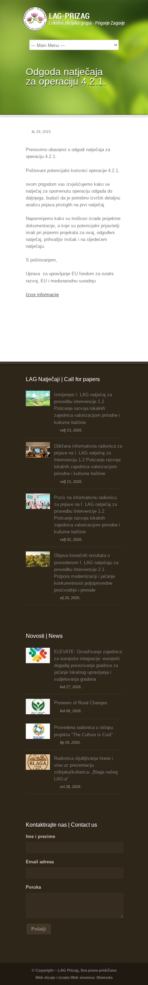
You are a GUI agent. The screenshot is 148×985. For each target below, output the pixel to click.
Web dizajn (45, 977)
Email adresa (40, 861)
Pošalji (38, 929)
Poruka (33, 887)
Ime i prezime (40, 836)
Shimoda (104, 977)
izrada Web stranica (76, 977)
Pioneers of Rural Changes (80, 702)
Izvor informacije (42, 294)
